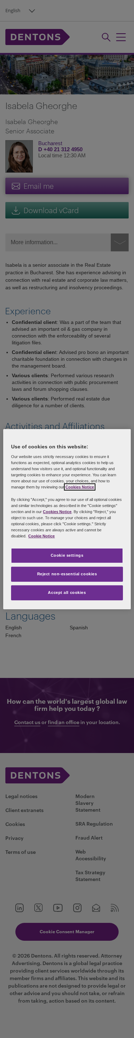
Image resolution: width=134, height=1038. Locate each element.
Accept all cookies (67, 592)
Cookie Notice (41, 536)
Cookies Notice (79, 487)
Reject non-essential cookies (67, 574)
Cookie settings (67, 555)
